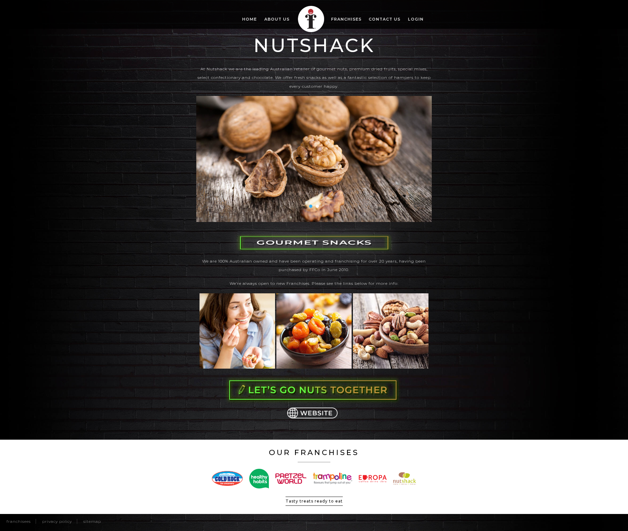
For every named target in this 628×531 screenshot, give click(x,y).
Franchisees (19, 521)
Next (423, 159)
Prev (204, 159)
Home (249, 19)
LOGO (311, 19)
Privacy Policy (57, 521)
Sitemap (92, 521)
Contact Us (384, 19)
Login (416, 19)
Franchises (346, 19)
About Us (276, 19)
